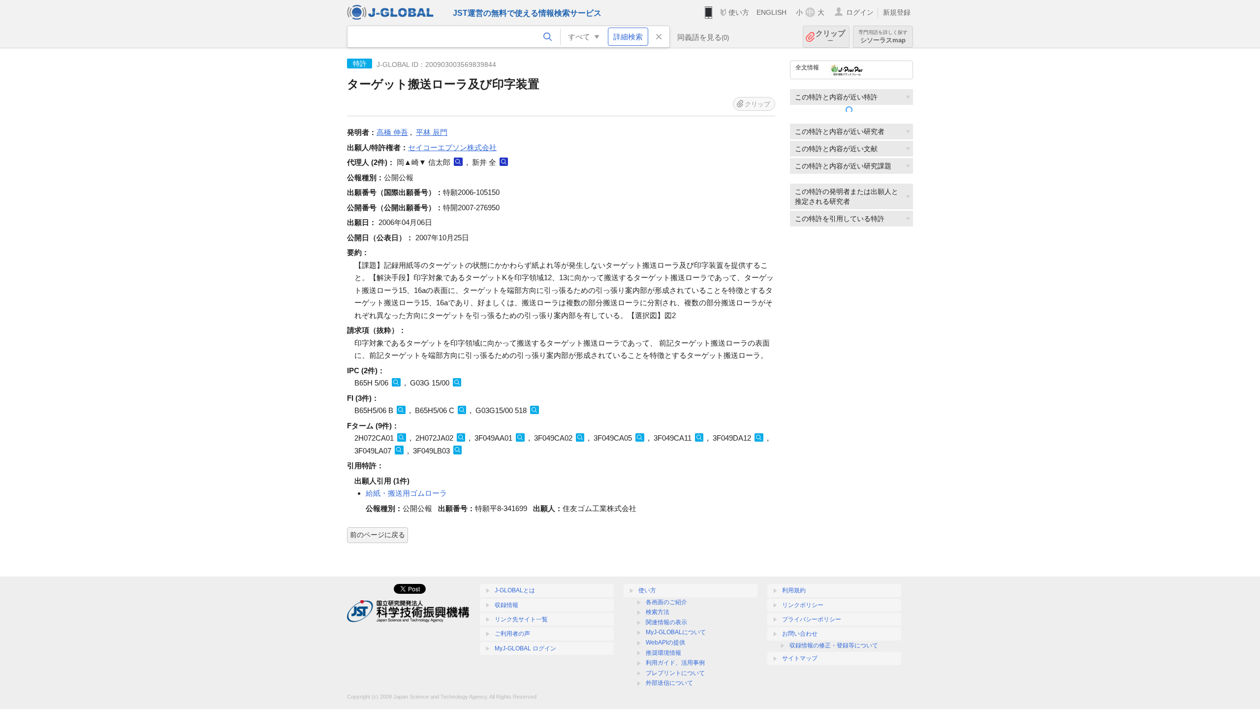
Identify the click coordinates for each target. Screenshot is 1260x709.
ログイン (860, 12)
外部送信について (669, 682)
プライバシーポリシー (811, 619)
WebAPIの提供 (665, 642)
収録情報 (506, 605)
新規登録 (897, 12)
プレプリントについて (675, 673)
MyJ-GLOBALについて (676, 632)
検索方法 (657, 612)
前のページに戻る (377, 535)
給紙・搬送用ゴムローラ (406, 493)
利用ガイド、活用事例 (675, 662)
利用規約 (794, 590)
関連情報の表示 (666, 622)
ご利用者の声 (512, 633)
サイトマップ (800, 658)
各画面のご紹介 (666, 602)
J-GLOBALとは (515, 590)
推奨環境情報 (663, 652)
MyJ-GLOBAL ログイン (525, 648)
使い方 (738, 12)
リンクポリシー (802, 605)
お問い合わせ (800, 633)
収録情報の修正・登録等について (833, 645)
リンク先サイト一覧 (521, 619)
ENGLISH (771, 12)
